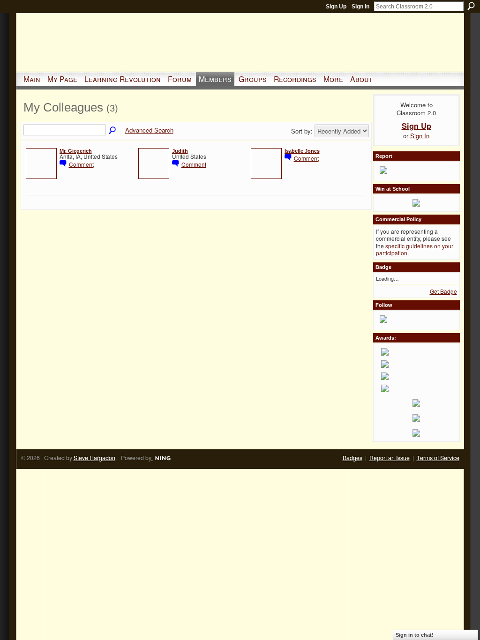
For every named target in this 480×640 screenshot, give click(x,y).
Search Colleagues (113, 131)
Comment (81, 164)
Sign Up (336, 6)
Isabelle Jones (302, 151)
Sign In (360, 6)
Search (471, 6)
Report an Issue (389, 458)
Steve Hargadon (94, 458)
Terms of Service (438, 458)
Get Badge (443, 291)
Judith (180, 151)
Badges (352, 458)
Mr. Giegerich (76, 151)
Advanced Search (149, 130)
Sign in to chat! (415, 635)
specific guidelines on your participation (414, 249)
